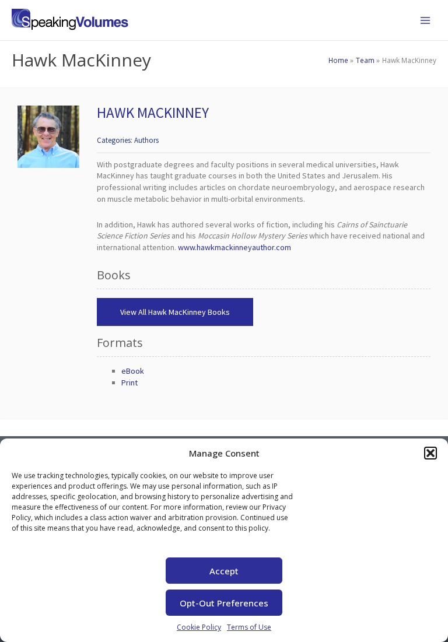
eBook (132, 371)
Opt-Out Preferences (224, 603)
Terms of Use (249, 627)
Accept (224, 571)
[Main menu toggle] (425, 20)
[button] (430, 453)
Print (129, 382)
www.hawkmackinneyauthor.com (234, 247)
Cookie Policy (199, 627)
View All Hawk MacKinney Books (175, 312)
